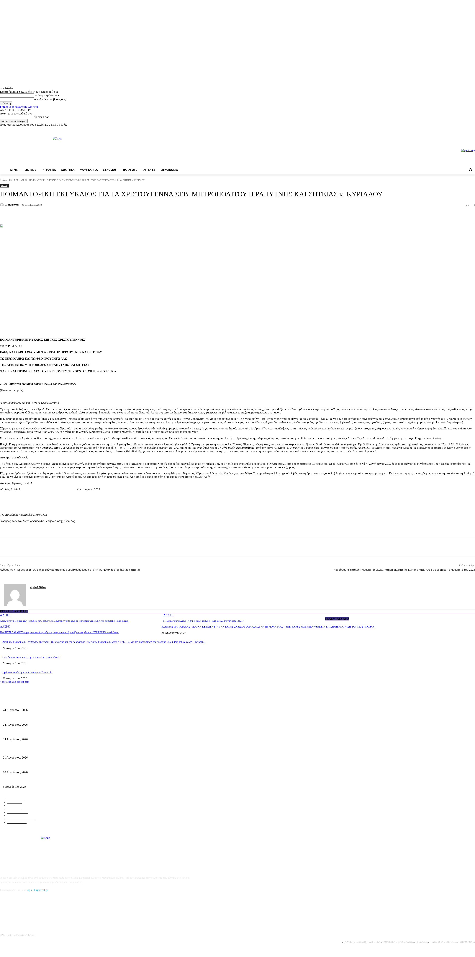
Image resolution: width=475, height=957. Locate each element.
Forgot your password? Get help (19, 106)
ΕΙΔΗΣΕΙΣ (14, 180)
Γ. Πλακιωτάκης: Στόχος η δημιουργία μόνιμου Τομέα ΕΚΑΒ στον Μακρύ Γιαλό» (203, 620)
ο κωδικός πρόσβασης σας (49, 99)
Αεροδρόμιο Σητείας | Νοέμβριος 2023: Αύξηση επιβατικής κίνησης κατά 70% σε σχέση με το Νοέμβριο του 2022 (404, 569)
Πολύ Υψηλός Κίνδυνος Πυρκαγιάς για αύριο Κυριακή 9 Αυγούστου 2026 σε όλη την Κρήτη (52, 780)
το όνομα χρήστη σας (46, 95)
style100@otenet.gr (37, 890)
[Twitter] (49, 214)
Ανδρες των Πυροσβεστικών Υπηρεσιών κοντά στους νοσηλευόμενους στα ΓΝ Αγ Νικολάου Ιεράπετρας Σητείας (70, 569)
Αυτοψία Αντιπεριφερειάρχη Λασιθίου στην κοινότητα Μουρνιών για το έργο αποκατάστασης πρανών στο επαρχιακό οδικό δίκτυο (64, 620)
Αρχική (3, 180)
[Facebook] (468, 129)
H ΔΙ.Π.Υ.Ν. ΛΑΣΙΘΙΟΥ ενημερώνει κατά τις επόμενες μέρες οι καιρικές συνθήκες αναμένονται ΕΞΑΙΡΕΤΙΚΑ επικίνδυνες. (59, 632)
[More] (63, 215)
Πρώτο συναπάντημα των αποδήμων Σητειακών (27, 672)
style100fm (13, 204)
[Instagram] (473, 129)
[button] (470, 169)
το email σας (41, 117)
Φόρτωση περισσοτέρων (14, 681)
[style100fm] (2, 205)
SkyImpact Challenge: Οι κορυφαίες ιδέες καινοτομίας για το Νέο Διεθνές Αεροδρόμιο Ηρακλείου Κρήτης (59, 766)
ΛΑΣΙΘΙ (23, 180)
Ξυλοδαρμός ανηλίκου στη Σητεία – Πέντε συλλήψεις (31, 657)
